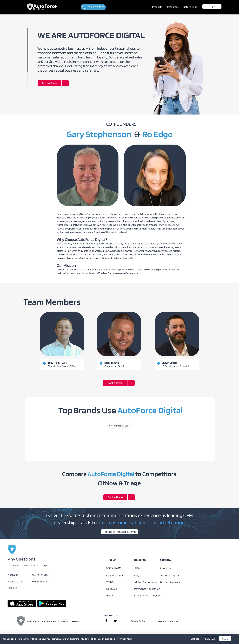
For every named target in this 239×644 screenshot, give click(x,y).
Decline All (210, 639)
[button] (157, 7)
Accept (225, 639)
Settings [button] (195, 638)
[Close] (235, 638)
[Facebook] (106, 621)
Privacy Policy (125, 638)
